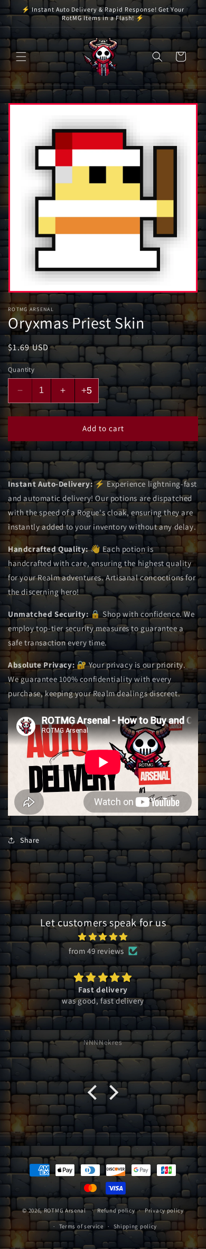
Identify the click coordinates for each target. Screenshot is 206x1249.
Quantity (21, 369)
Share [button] (30, 840)
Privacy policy (164, 1210)
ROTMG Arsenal (65, 1210)
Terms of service (81, 1226)
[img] (103, 936)
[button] (21, 56)
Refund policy (116, 1210)
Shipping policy (135, 1226)
